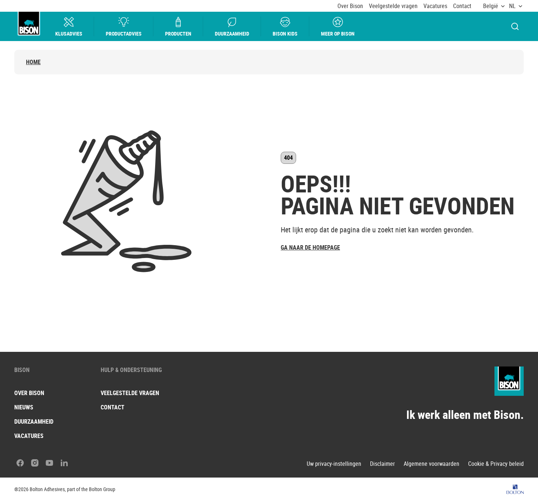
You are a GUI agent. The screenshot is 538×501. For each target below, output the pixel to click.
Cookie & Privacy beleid (496, 463)
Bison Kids (285, 33)
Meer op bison (338, 33)
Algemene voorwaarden (431, 463)
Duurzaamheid (232, 33)
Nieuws (23, 407)
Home (33, 62)
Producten (178, 33)
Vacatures (435, 6)
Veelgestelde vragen (393, 6)
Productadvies (124, 33)
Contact (462, 6)
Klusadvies (68, 33)
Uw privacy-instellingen (334, 463)
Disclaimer (382, 463)
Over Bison (350, 6)
